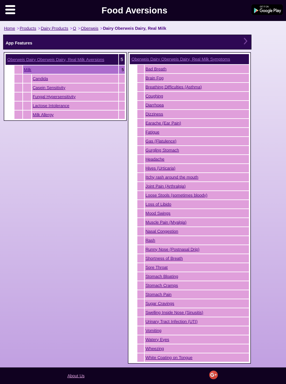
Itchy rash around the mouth (172, 177)
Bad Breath (156, 69)
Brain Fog (155, 78)
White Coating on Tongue (169, 357)
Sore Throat (157, 267)
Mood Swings (158, 213)
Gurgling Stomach (162, 150)
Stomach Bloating (162, 276)
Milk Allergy (43, 114)
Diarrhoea (155, 105)
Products (28, 28)
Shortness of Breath (164, 258)
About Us (76, 376)
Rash (150, 240)
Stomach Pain (158, 294)
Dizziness (154, 114)
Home (9, 28)
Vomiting (153, 330)
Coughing (154, 96)
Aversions (55, 59)
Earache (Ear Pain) (163, 123)
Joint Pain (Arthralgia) (166, 186)
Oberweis (89, 28)
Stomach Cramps (162, 285)
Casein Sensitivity (49, 87)
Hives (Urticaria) (160, 168)
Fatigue (152, 132)
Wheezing (155, 348)
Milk (27, 69)
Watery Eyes (157, 339)
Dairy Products (54, 28)
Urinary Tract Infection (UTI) (172, 321)
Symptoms (180, 59)
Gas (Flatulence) (161, 141)
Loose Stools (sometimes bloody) (176, 195)
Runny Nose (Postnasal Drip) (173, 249)
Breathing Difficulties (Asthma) (174, 87)
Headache (155, 159)
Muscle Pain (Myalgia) (166, 222)
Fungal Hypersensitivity (54, 96)
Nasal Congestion (162, 231)
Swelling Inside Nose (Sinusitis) (174, 312)
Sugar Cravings (160, 303)
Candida (40, 78)
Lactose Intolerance (51, 105)
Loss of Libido (158, 204)
